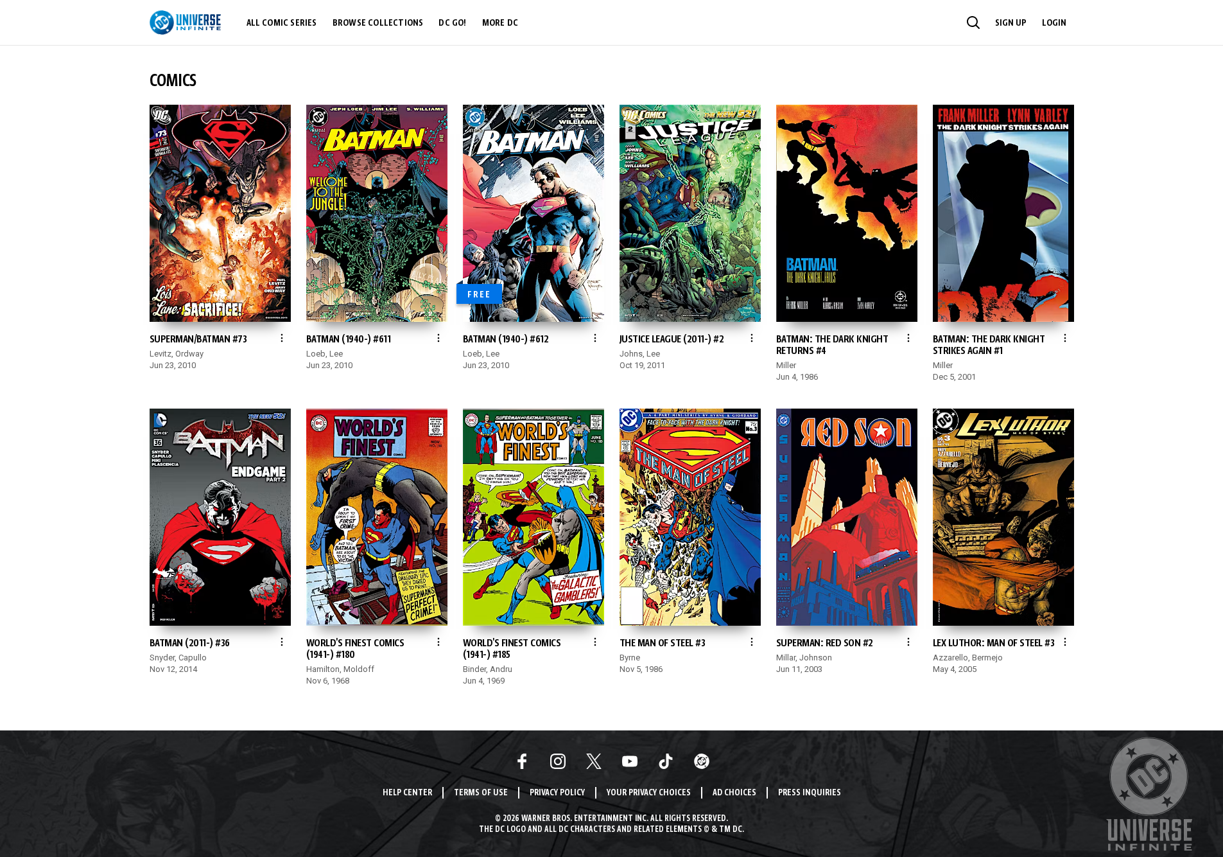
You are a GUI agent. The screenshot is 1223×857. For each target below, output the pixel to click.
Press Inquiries (809, 793)
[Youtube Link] (630, 761)
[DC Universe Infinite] (185, 22)
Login (1054, 23)
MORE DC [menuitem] (500, 23)
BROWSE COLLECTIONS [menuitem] (378, 23)
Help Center (407, 793)
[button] (973, 22)
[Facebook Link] (522, 761)
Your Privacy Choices (649, 793)
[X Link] (594, 761)
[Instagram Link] (558, 761)
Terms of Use (481, 793)
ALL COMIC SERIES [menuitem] (282, 23)
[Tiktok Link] (665, 761)
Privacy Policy (557, 793)
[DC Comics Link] (701, 761)
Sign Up (1011, 23)
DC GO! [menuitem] (452, 23)
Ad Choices (734, 793)
